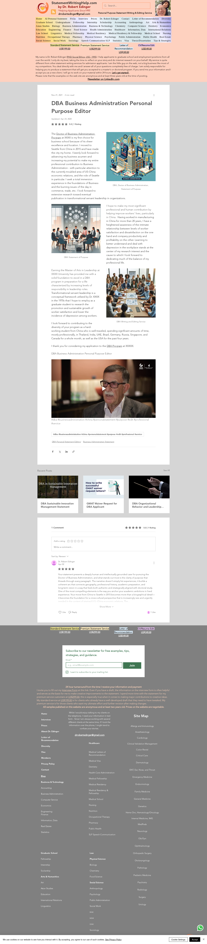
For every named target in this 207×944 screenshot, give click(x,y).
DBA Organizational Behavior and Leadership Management (146, 505)
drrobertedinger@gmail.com (74, 13)
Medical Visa (95, 760)
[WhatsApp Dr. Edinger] (200, 928)
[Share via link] (73, 451)
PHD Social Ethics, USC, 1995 (81, 57)
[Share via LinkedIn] (66, 451)
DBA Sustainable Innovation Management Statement (57, 505)
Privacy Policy (48, 763)
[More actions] (154, 95)
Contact (45, 769)
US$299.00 (73, 697)
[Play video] (103, 388)
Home (44, 713)
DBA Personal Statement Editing (66, 441)
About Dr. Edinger (50, 731)
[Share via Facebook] (52, 451)
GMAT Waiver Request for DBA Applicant (102, 505)
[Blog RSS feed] (53, 12)
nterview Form (70, 690)
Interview (46, 719)
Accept (195, 939)
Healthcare (94, 743)
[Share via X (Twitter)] (59, 451)
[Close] (203, 939)
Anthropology (96, 888)
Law (92, 853)
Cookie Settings (178, 939)
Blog (43, 776)
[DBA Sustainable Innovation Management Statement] (57, 487)
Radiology (142, 889)
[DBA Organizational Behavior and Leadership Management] (149, 487)
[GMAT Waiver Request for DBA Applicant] (103, 487)
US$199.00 (66, 700)
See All (166, 470)
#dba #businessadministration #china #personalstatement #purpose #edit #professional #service (97, 434)
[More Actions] (154, 563)
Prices (44, 725)
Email (69, 660)
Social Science (97, 882)
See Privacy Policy (113, 939)
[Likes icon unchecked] (60, 612)
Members (46, 758)
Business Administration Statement (98, 441)
